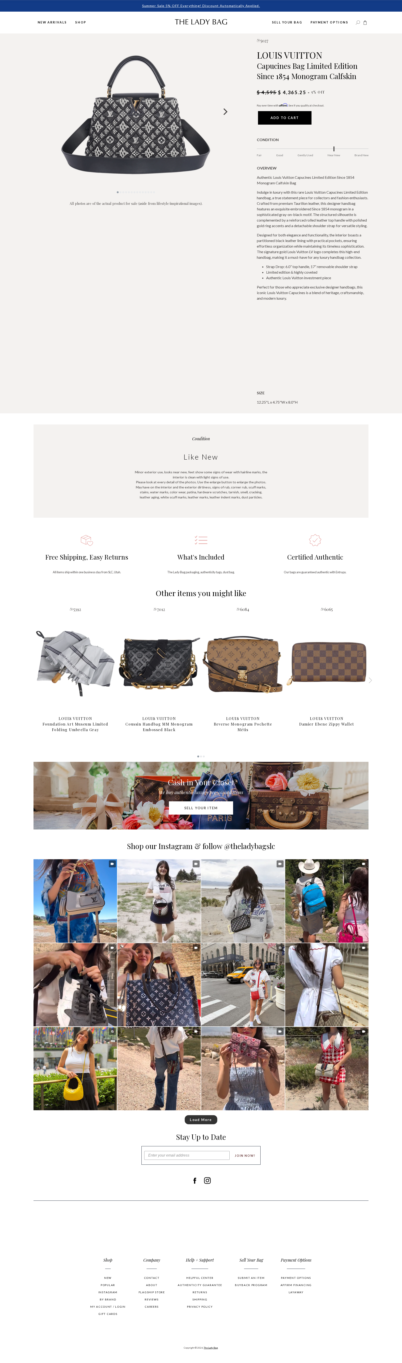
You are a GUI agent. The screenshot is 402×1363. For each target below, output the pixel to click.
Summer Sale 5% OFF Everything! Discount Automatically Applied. (201, 6)
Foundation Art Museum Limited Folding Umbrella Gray (75, 724)
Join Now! (245, 1155)
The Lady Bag (211, 1347)
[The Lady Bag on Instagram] (207, 1181)
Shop (80, 22)
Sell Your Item (201, 808)
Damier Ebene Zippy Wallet (326, 721)
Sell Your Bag (287, 22)
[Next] (224, 111)
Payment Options (329, 22)
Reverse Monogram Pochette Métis (243, 724)
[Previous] (47, 111)
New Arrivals (52, 22)
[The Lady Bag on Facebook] (194, 1181)
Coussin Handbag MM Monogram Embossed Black (159, 724)
